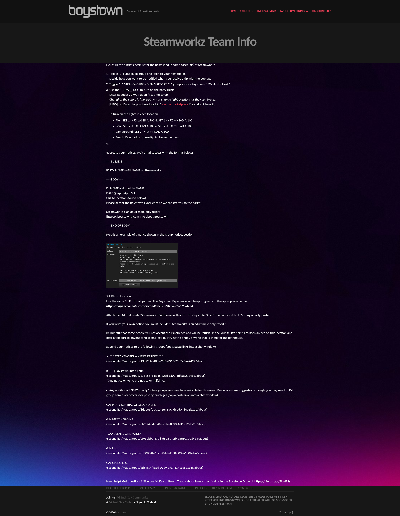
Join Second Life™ (321, 11)
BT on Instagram (172, 488)
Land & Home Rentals (292, 11)
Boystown (121, 512)
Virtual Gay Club (120, 502)
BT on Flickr (198, 488)
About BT (245, 11)
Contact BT (246, 488)
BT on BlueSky (144, 488)
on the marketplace (175, 104)
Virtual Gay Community (132, 497)
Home (233, 11)
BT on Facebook (118, 488)
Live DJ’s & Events (266, 11)
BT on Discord (222, 488)
